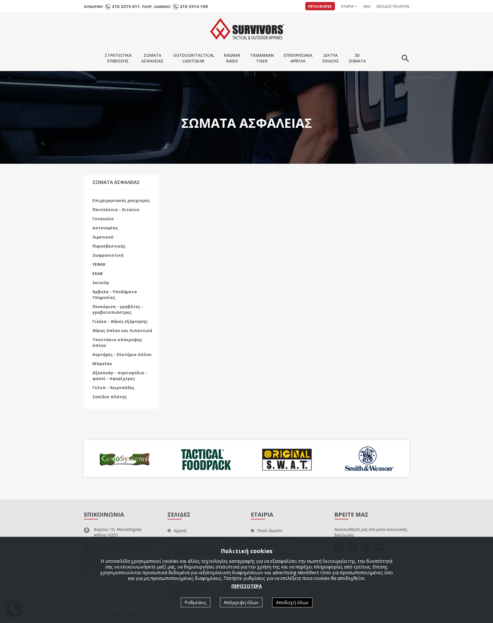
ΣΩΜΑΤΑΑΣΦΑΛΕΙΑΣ (152, 58)
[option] (124, 458)
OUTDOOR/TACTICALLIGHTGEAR (193, 58)
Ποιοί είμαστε (269, 530)
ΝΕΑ (366, 6)
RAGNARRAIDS (232, 58)
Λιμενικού (103, 237)
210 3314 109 (194, 6)
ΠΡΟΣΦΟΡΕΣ (320, 6)
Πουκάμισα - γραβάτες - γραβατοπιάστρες (117, 309)
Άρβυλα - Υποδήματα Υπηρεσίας (114, 294)
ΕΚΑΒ (97, 273)
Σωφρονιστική (108, 255)
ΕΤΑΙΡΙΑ (347, 6)
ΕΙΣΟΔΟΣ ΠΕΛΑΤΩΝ (393, 6)
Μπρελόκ (102, 363)
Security (100, 282)
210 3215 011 (126, 6)
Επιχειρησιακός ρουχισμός (121, 200)
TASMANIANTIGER (262, 58)
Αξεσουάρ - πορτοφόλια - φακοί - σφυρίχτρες (119, 375)
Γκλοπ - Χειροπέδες (113, 387)
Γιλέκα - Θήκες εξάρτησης (120, 321)
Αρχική (180, 530)
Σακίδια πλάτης (109, 396)
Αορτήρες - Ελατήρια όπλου (121, 354)
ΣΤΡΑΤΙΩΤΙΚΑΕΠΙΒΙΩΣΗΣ (118, 58)
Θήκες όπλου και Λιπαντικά (122, 330)
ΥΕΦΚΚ (99, 264)
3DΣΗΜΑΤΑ (357, 58)
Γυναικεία (103, 218)
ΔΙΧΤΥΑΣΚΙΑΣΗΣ (330, 58)
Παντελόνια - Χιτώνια (115, 209)
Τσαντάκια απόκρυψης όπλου (117, 342)
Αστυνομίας (105, 227)
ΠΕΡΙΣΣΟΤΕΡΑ (246, 586)
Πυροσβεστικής (109, 246)
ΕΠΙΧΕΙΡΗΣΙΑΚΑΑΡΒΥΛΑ (298, 58)
